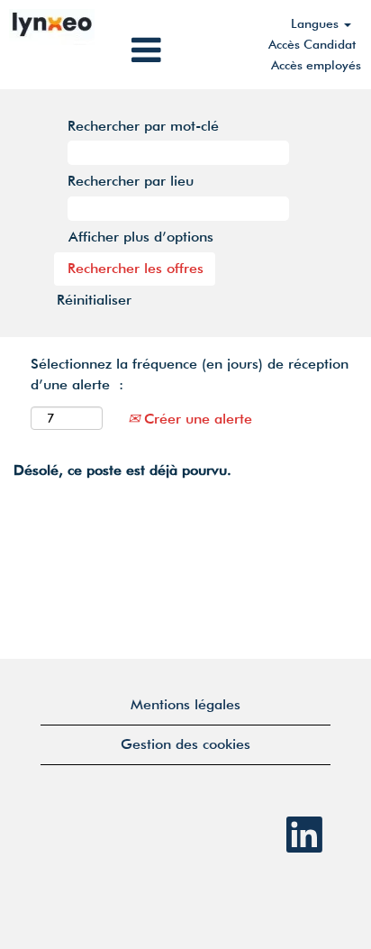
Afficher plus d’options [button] (140, 236)
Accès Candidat (312, 44)
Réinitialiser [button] (94, 299)
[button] (185, 51)
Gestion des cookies (185, 744)
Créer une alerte (196, 418)
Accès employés (316, 65)
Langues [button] (316, 23)
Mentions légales (185, 704)
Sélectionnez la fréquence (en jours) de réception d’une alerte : (189, 374)
